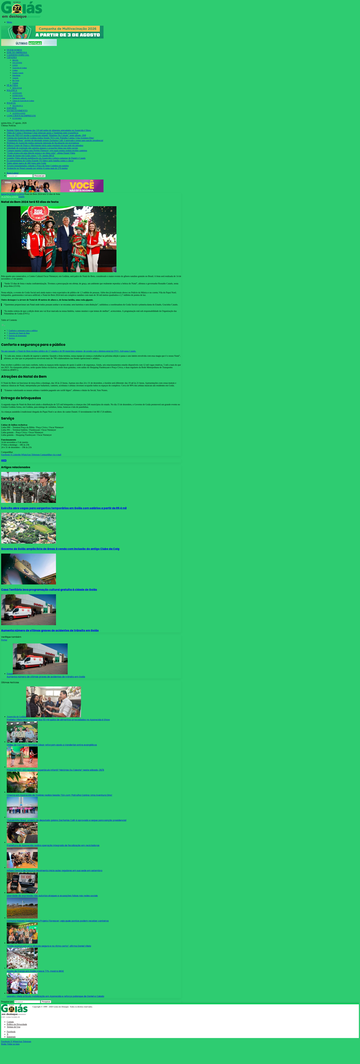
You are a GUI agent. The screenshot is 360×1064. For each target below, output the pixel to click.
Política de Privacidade (17, 1024)
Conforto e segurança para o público (23, 330)
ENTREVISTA (17, 96)
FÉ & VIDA (12, 85)
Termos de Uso (13, 1027)
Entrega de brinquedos (18, 335)
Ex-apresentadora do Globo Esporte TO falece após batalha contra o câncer (40, 160)
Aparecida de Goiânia (19, 68)
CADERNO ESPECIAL (18, 55)
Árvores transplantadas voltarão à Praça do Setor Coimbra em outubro (38, 165)
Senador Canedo (17, 73)
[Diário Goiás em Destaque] (21, 18)
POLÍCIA (11, 103)
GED (4, 460)
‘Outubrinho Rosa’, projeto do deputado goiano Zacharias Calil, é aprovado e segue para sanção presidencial (55, 140)
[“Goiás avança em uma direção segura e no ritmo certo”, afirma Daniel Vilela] (22, 943)
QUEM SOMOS (14, 50)
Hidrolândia (16, 75)
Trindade (15, 83)
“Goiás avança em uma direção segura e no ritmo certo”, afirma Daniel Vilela (41, 153)
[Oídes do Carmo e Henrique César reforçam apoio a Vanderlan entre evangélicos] (22, 742)
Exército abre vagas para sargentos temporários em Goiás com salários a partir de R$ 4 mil (64, 508)
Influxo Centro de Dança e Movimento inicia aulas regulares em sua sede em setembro (45, 145)
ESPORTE (12, 108)
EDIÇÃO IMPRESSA (17, 52)
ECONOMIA (17, 118)
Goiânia (15, 70)
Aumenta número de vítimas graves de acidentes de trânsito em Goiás (50, 630)
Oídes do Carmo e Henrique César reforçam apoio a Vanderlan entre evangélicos (42, 133)
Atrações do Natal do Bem (19, 333)
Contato (10, 1022)
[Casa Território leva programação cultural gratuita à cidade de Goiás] (28, 583)
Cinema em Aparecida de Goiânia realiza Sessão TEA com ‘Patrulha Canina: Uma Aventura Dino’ (50, 138)
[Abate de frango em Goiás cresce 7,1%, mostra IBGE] (22, 968)
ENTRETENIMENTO (17, 110)
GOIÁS (15, 65)
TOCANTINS (17, 63)
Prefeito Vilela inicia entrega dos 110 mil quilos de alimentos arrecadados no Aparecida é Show (49, 130)
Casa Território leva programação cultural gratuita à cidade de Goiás (49, 589)
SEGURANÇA (17, 106)
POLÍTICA (12, 90)
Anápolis (15, 78)
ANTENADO (17, 93)
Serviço (12, 338)
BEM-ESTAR (17, 88)
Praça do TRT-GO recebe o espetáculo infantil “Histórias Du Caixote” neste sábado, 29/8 (46, 135)
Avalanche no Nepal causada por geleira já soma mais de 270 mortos (37, 168)
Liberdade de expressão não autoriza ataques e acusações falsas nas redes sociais (42, 148)
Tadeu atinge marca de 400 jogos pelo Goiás (26, 163)
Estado (21, 196)
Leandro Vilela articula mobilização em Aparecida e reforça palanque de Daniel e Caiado (46, 158)
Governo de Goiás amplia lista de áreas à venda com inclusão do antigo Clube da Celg (60, 549)
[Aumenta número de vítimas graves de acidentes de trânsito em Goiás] (28, 624)
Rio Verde (15, 80)
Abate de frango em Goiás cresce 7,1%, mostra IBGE (30, 155)
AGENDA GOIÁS (18, 113)
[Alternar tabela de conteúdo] (3, 325)
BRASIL (15, 60)
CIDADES (12, 57)
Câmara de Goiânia (18, 98)
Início (3, 194)
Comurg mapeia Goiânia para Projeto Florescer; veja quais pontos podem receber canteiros (47, 150)
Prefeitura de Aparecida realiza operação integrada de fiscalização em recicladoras (43, 143)
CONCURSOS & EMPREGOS (21, 115)
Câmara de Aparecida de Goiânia (23, 101)
